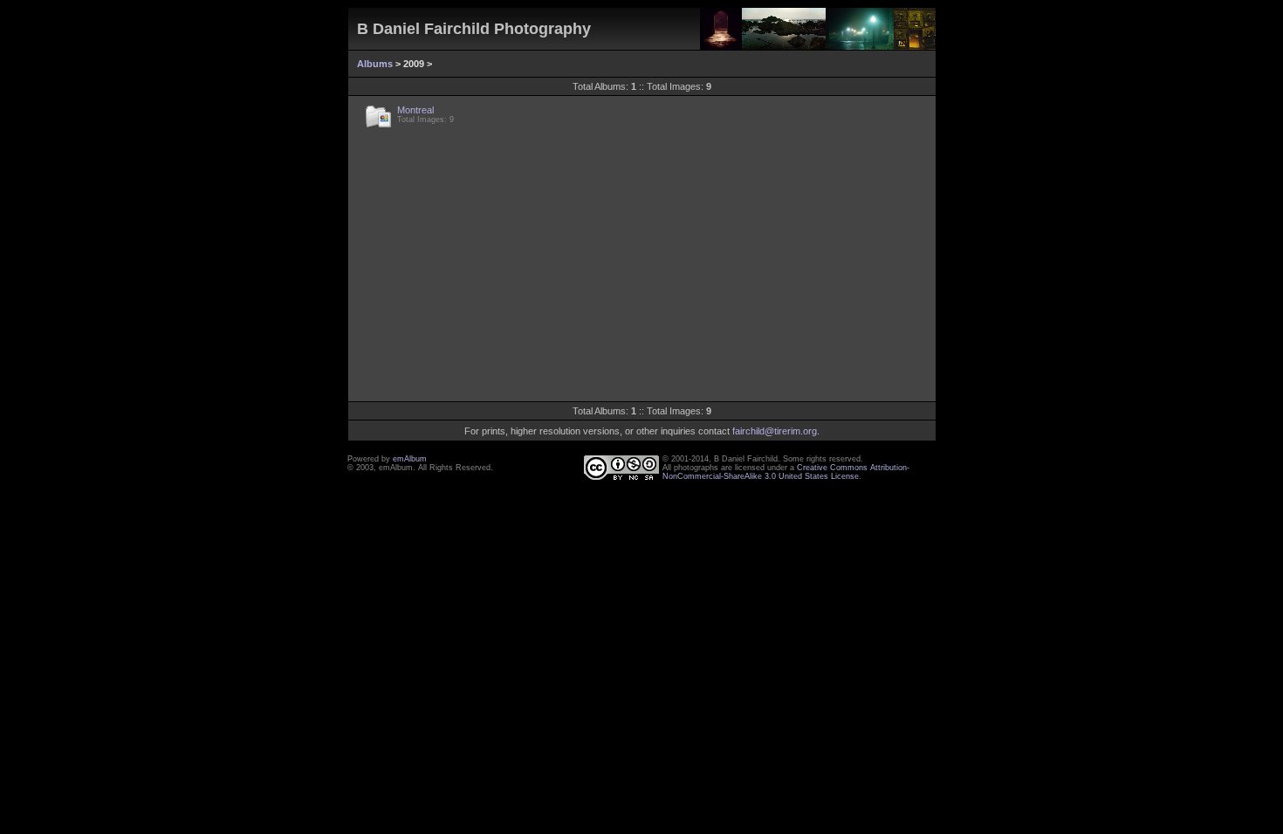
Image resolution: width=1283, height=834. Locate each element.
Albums (375, 63)
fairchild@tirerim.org (774, 431)
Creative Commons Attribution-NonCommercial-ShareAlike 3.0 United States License (785, 472)
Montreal (415, 110)
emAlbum (410, 459)
